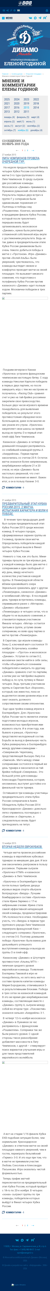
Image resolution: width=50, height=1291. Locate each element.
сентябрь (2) (33, 126)
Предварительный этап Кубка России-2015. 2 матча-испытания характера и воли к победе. (25, 509)
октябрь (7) (10, 130)
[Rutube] (45, 18)
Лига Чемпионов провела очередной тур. (20, 159)
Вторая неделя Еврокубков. (22, 847)
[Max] (35, 18)
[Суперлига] (25, 3)
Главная (5, 74)
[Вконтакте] (30, 18)
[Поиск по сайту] (11, 10)
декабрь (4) (36, 130)
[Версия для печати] (15, 10)
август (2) (20, 126)
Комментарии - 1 (15, 487)
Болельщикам (17, 74)
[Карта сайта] (7, 10)
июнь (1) (30, 121)
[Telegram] (39, 18)
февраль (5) (23, 117)
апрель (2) (9, 121)
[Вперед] (33, 150)
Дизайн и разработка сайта (16, 1265)
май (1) (20, 121)
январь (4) (9, 117)
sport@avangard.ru (25, 1252)
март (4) (35, 117)
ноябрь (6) (23, 130)
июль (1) (8, 126)
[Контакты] (4, 10)
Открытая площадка (33, 74)
